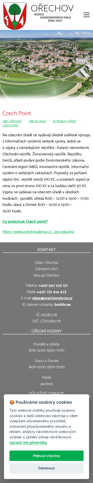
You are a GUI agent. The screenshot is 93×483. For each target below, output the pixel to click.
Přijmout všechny (46, 456)
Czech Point (10, 125)
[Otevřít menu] (87, 15)
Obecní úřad (37, 120)
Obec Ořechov (12, 120)
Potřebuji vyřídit (64, 120)
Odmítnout (46, 468)
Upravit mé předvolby (28, 442)
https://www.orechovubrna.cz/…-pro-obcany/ (38, 231)
